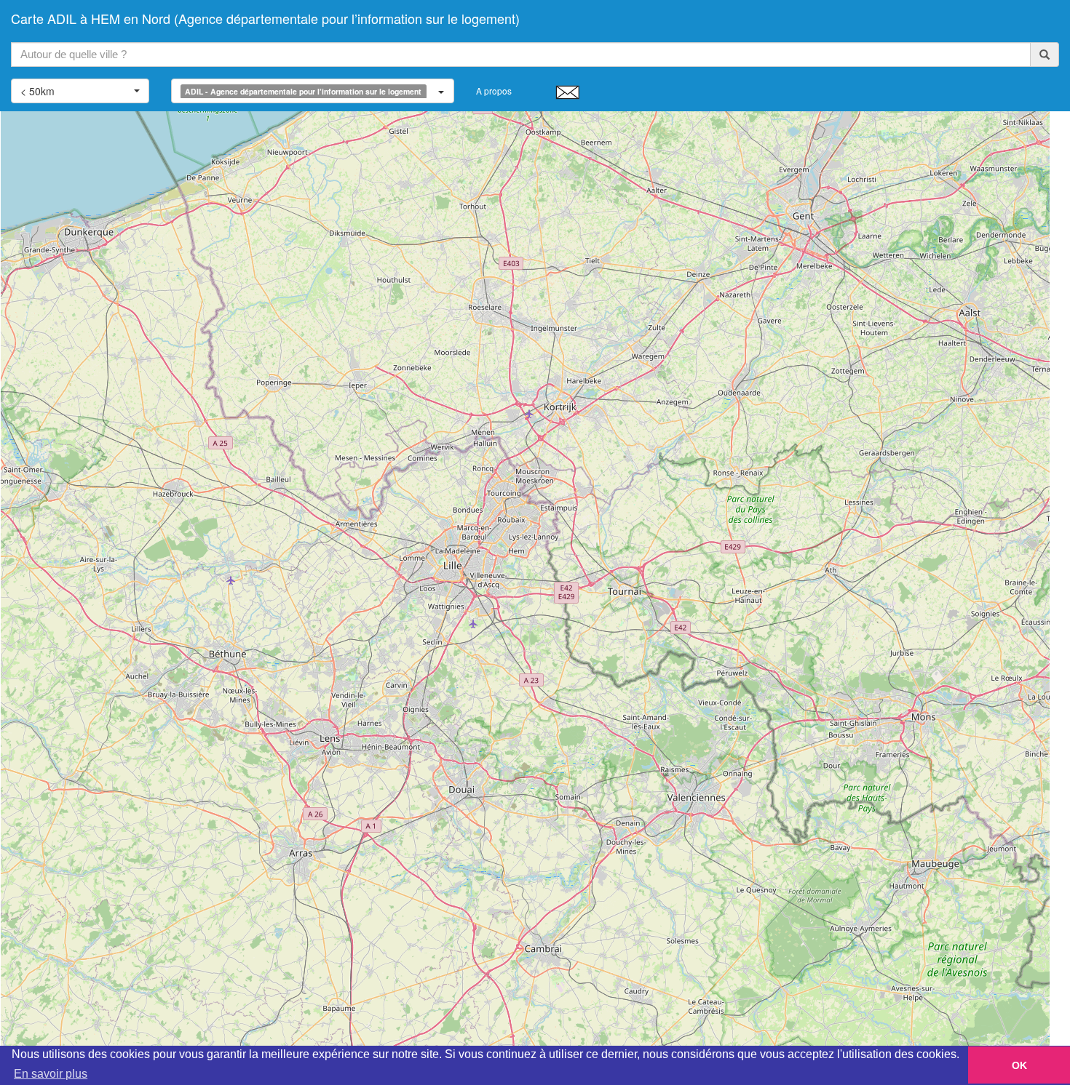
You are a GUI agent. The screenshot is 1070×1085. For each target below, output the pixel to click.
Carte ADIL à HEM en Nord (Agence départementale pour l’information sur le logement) (265, 18)
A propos (494, 90)
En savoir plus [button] (50, 1074)
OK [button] (1019, 1065)
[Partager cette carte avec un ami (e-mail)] (567, 92)
